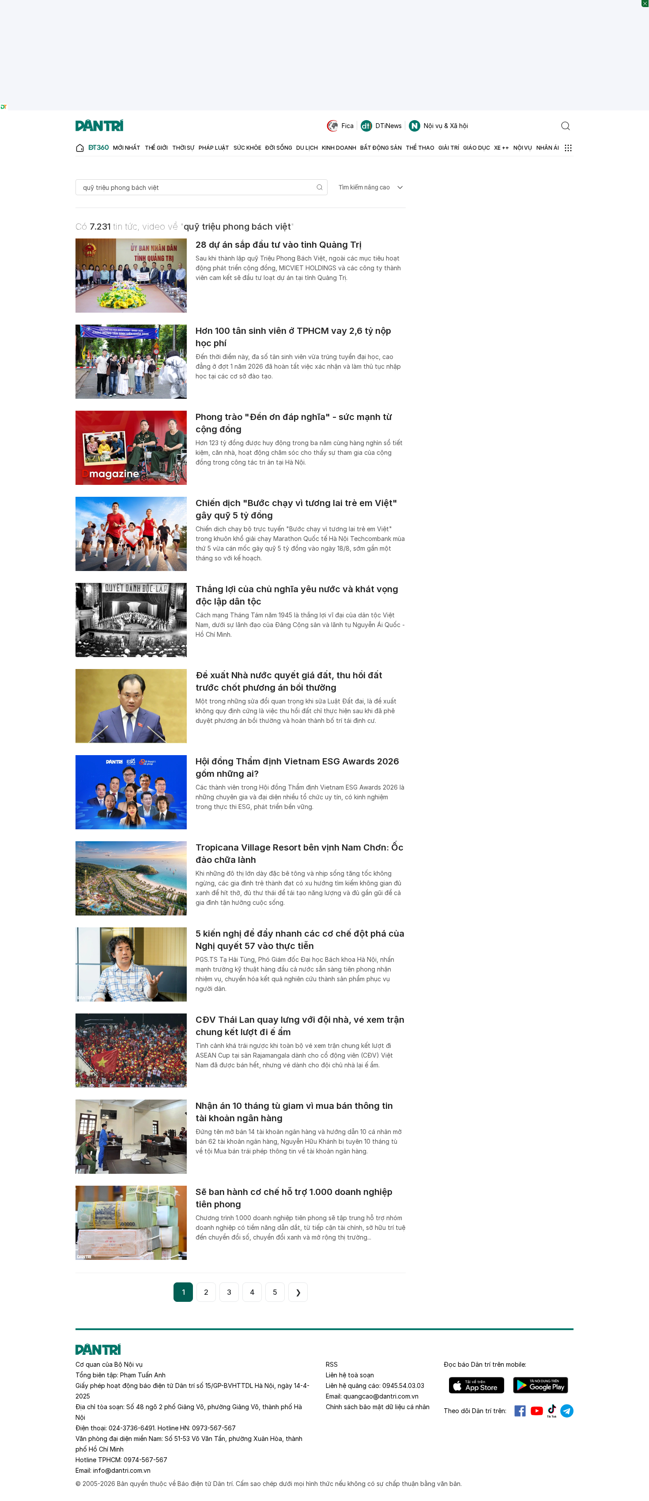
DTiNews (389, 125)
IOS (476, 1385)
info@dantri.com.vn (122, 1470)
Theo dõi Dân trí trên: (475, 1410)
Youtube (536, 1411)
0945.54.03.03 (403, 1385)
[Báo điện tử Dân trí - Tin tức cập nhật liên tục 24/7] (99, 126)
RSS (332, 1364)
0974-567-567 (145, 1459)
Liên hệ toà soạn (350, 1375)
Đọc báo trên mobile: (485, 1364)
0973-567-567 (214, 1428)
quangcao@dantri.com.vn (381, 1396)
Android (540, 1385)
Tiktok (552, 1411)
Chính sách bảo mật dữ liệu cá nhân (378, 1406)
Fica (348, 125)
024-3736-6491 (132, 1428)
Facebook (520, 1411)
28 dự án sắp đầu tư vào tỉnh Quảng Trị (279, 244)
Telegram (567, 1411)
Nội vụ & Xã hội (446, 125)
